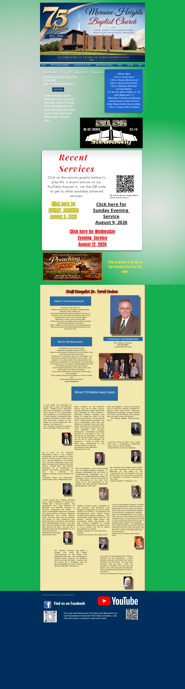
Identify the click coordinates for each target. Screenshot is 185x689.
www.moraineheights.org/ (71, 379)
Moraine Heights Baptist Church (72, 72)
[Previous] (82, 133)
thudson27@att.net (123, 347)
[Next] (141, 133)
